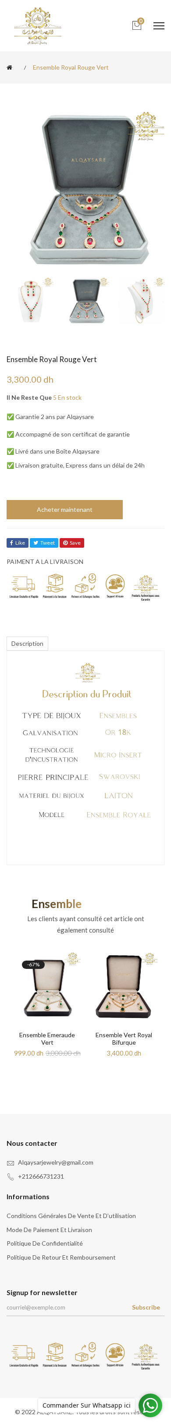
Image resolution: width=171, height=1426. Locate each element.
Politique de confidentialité (45, 1243)
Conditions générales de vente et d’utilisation (71, 1215)
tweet (47, 542)
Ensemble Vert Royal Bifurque (124, 1038)
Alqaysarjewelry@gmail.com (55, 1162)
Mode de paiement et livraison (49, 1229)
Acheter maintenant (65, 509)
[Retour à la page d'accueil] (11, 67)
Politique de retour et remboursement (61, 1257)
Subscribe (146, 1307)
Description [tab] (27, 643)
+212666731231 (41, 1176)
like (20, 542)
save (75, 542)
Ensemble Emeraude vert (47, 1038)
